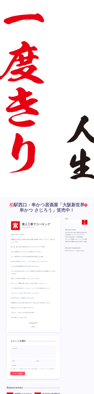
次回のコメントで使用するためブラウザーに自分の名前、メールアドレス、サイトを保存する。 (34, 369)
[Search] (85, 205)
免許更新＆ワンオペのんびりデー (75, 235)
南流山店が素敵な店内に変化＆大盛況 (76, 241)
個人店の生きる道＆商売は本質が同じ (76, 232)
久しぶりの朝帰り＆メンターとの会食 (76, 239)
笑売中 (33, 326)
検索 (66, 218)
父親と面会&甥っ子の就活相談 (74, 237)
